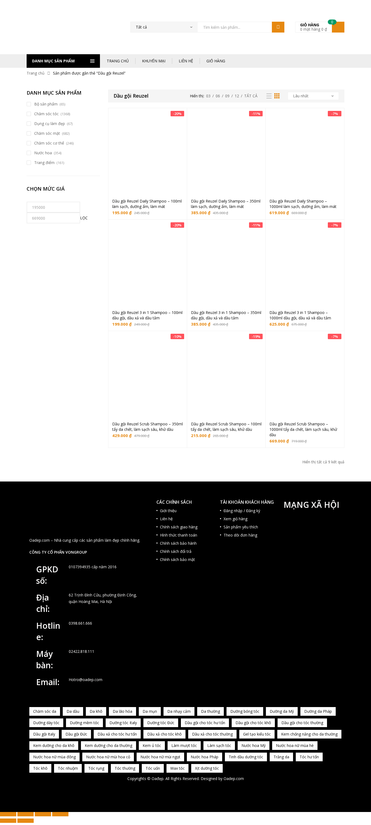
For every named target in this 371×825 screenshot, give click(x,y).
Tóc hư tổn (309, 756)
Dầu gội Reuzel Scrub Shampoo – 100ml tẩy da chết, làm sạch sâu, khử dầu (226, 426)
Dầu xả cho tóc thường (212, 734)
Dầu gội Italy (44, 734)
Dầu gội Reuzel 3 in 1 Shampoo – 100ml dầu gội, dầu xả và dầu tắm (147, 315)
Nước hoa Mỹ (253, 745)
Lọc (84, 217)
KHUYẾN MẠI (153, 60)
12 (237, 95)
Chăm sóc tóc (46, 113)
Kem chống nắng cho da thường (309, 734)
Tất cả (250, 95)
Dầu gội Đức (76, 734)
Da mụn (150, 711)
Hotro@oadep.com (85, 679)
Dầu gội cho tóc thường (302, 722)
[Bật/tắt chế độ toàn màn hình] (25, 814)
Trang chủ (36, 73)
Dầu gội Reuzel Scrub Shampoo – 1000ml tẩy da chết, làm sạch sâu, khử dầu (303, 429)
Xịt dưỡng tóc (207, 768)
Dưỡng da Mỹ (282, 711)
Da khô (96, 711)
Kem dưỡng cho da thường (108, 745)
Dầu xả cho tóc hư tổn (117, 734)
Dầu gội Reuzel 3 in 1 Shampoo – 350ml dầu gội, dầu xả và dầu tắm (226, 315)
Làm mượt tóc (184, 745)
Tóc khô (40, 768)
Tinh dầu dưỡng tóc (246, 756)
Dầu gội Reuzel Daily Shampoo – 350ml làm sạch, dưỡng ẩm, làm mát (225, 203)
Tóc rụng (96, 768)
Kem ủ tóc (152, 745)
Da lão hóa (122, 711)
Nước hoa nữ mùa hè (295, 745)
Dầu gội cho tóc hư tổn (205, 722)
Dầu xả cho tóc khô (164, 734)
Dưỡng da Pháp (318, 711)
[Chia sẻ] (43, 814)
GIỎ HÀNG (215, 60)
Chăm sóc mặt (47, 133)
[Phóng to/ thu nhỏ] (8, 814)
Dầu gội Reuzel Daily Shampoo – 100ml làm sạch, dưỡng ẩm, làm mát (147, 203)
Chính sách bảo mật (177, 559)
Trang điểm (44, 162)
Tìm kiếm (278, 27)
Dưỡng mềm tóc (84, 722)
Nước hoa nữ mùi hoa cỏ (108, 756)
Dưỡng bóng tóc (244, 711)
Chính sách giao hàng (178, 526)
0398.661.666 (80, 623)
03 (208, 95)
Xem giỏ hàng (235, 518)
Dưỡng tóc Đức (160, 722)
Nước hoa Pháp (204, 756)
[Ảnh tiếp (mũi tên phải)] (25, 820)
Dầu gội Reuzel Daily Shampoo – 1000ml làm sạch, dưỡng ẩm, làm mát (303, 203)
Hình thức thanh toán (178, 535)
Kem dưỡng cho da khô (53, 745)
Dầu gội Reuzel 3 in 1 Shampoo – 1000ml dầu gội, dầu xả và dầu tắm (300, 315)
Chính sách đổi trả (175, 551)
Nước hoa (43, 152)
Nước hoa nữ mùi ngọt (160, 756)
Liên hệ (166, 518)
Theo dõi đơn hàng (240, 535)
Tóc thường (125, 768)
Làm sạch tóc (219, 745)
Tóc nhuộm (68, 768)
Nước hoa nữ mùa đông (54, 756)
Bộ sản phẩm (46, 104)
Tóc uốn (153, 768)
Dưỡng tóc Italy (123, 722)
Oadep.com (234, 778)
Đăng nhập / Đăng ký (242, 510)
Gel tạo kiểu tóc (257, 734)
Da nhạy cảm (179, 711)
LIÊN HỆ (186, 60)
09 (227, 95)
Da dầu (73, 711)
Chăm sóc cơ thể (49, 143)
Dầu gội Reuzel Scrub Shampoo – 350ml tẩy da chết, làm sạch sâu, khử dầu (147, 426)
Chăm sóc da (44, 711)
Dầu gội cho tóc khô (253, 722)
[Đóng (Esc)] (60, 814)
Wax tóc (177, 768)
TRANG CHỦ (118, 60)
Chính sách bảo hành (178, 543)
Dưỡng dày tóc (46, 722)
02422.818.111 (81, 651)
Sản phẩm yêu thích (241, 526)
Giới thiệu (168, 510)
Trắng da (281, 756)
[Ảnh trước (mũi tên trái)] (8, 820)
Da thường (210, 711)
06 (218, 95)
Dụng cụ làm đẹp (49, 123)
